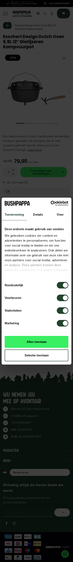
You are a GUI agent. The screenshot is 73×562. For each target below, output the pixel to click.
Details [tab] (38, 214)
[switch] (62, 298)
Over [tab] (60, 214)
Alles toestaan (37, 342)
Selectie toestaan (37, 355)
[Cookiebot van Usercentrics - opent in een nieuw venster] (51, 203)
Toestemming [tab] (14, 214)
